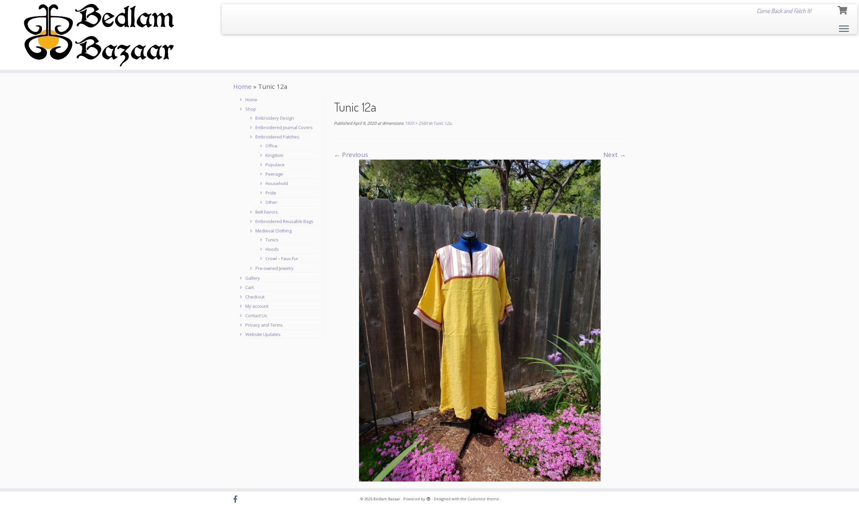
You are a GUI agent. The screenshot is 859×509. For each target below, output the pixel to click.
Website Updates (263, 334)
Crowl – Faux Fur (281, 259)
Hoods (272, 249)
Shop (250, 109)
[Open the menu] (844, 29)
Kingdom (274, 155)
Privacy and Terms (264, 325)
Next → (614, 154)
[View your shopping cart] (843, 9)
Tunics (272, 240)
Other (271, 202)
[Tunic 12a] (480, 320)
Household (276, 183)
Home (242, 86)
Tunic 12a (441, 123)
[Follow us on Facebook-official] (237, 499)
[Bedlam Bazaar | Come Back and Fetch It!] (99, 34)
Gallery (252, 278)
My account (256, 306)
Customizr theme (483, 498)
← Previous (351, 154)
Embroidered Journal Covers (284, 127)
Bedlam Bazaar (386, 498)
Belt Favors (266, 212)
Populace (275, 165)
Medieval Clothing (273, 231)
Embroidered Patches (277, 137)
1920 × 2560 (416, 123)
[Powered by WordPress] (428, 497)
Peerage (274, 174)
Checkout (254, 297)
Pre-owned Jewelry (274, 268)
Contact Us (256, 316)
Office (271, 146)
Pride (270, 193)
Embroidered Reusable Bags (284, 221)
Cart (249, 287)
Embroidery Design (274, 118)
